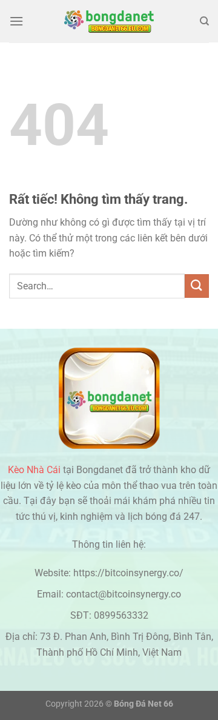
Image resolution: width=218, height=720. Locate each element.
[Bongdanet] (109, 21)
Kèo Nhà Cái (34, 470)
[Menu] (16, 21)
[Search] (204, 21)
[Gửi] (197, 286)
